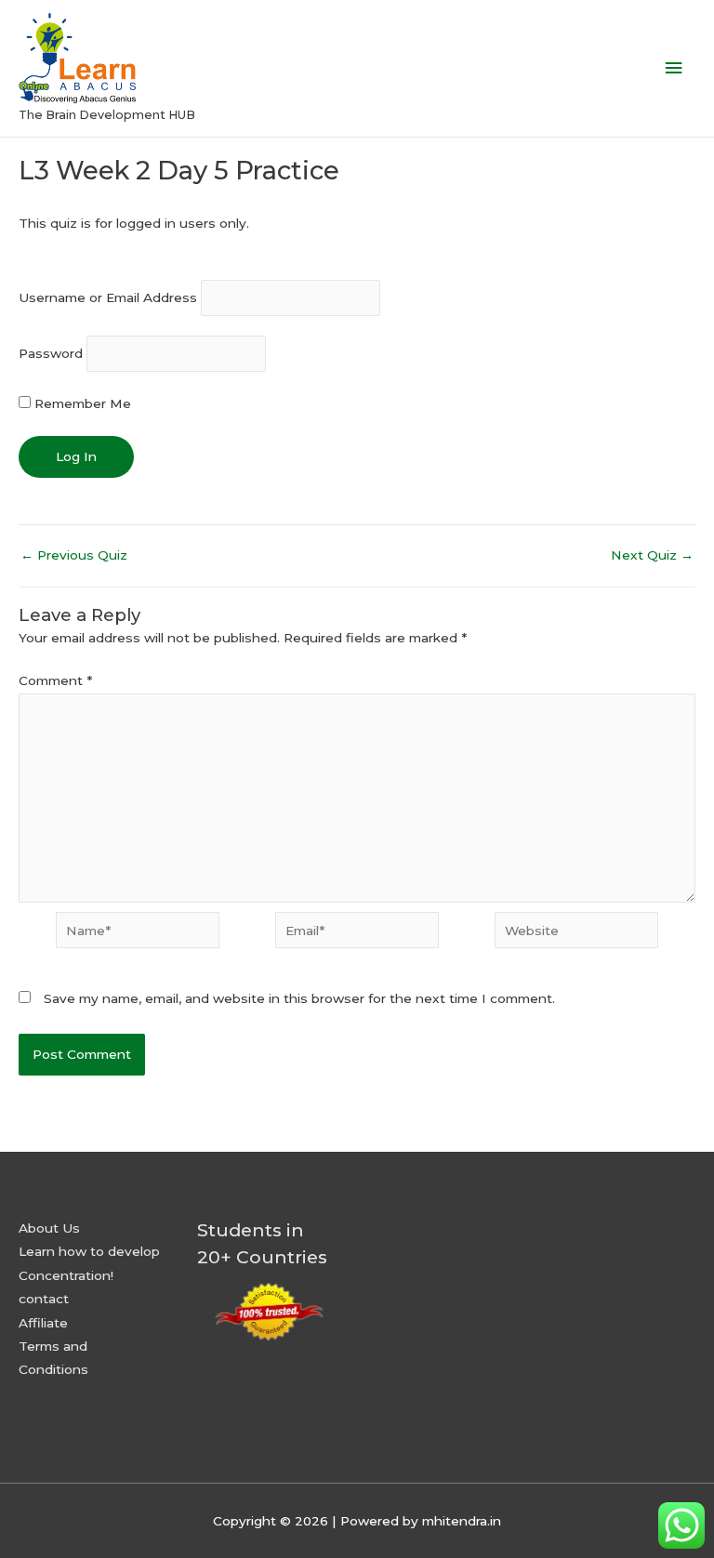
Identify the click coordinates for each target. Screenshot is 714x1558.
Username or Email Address (108, 297)
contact (44, 1298)
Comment (55, 680)
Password (51, 354)
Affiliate (43, 1322)
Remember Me (81, 403)
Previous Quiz (73, 555)
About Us (49, 1228)
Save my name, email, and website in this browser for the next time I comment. (299, 998)
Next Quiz (652, 555)
